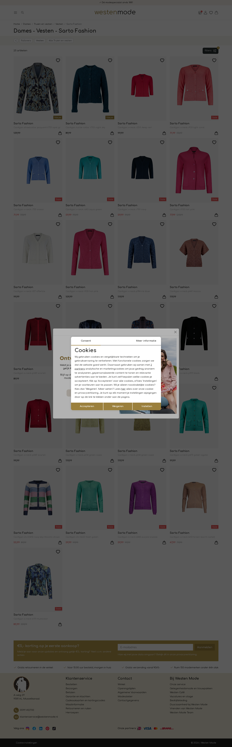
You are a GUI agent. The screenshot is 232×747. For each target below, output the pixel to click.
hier (123, 389)
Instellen (147, 406)
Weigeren (117, 406)
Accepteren (87, 406)
